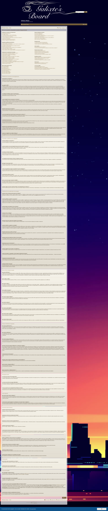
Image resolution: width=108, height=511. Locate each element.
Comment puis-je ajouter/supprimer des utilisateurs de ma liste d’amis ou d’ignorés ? (46, 47)
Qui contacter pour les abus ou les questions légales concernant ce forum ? (45, 68)
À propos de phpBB (21, 474)
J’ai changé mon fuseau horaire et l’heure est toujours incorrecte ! (11, 45)
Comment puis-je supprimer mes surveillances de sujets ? (42, 59)
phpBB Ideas (48, 479)
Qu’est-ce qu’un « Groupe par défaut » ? (40, 38)
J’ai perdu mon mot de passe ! (6, 38)
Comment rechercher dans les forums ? (40, 50)
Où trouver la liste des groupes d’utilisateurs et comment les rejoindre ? (44, 35)
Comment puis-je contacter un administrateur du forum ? (42, 69)
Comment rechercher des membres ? (40, 53)
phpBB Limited (26, 473)
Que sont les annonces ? (5, 70)
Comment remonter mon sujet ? (6, 63)
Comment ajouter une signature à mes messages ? (9, 54)
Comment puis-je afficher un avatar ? (7, 48)
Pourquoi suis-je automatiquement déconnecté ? (8, 39)
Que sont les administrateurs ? (39, 33)
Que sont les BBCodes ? (5, 66)
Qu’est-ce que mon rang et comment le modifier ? (9, 49)
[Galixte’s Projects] (51, 10)
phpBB (53, 165)
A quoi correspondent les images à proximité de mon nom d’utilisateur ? (11, 47)
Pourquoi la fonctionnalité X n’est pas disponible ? (41, 67)
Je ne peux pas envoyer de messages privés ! (41, 42)
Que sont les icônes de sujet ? (6, 73)
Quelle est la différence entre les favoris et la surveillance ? (43, 57)
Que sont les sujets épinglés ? (6, 71)
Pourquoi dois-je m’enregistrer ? (6, 33)
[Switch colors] (58, 28)
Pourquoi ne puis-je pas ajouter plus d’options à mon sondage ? (10, 56)
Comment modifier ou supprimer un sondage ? (8, 57)
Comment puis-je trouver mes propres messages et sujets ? (43, 54)
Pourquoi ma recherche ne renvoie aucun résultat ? (42, 51)
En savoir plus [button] (33, 508)
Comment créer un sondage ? (6, 55)
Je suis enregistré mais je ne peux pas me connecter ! (9, 35)
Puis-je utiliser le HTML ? (5, 67)
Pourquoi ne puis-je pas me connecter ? (7, 36)
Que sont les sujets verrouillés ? (6, 72)
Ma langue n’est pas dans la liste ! (6, 46)
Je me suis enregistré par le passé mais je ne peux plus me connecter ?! (12, 37)
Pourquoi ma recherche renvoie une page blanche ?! (42, 52)
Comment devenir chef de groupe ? (39, 36)
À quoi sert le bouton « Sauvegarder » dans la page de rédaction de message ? (13, 61)
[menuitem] (27, 24)
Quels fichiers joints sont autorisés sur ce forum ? (41, 62)
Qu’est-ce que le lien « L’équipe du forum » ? (41, 39)
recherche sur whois (60, 484)
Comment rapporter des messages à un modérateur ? (9, 60)
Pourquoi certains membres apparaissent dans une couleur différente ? (44, 37)
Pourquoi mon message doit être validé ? (7, 62)
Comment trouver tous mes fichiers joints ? (40, 63)
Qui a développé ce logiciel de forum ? (40, 66)
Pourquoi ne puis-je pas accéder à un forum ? (8, 58)
